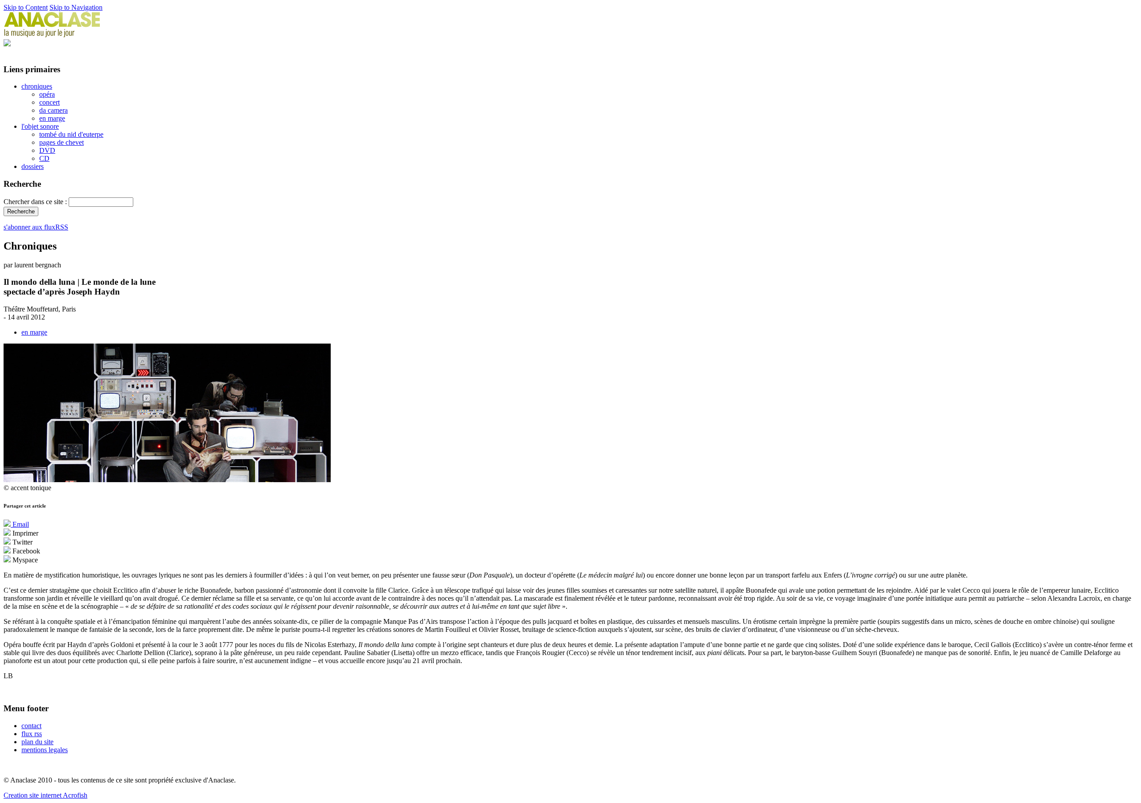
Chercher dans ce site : (36, 201)
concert (49, 102)
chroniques (36, 86)
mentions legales (44, 750)
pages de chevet (61, 142)
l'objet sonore (40, 126)
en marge (52, 118)
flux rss (31, 733)
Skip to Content (26, 7)
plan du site (37, 742)
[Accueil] (52, 35)
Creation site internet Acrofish (45, 795)
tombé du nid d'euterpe (71, 134)
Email (20, 524)
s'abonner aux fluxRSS (36, 227)
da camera (53, 110)
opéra (47, 94)
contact (31, 725)
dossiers (32, 166)
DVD (47, 150)
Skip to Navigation (76, 7)
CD (44, 158)
